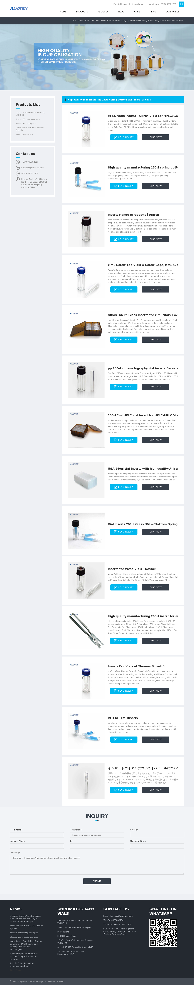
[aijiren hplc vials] (31, 8)
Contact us (172, 11)
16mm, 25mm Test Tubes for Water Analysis (30, 129)
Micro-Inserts (63, 932)
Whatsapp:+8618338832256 (162, 4)
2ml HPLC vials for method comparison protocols (22, 964)
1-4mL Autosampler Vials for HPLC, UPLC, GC (30, 114)
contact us (116, 909)
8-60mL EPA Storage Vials (26, 123)
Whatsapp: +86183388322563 (117, 924)
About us (103, 11)
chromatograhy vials (76, 911)
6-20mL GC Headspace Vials (28, 119)
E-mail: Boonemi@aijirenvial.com (128, 4)
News (153, 11)
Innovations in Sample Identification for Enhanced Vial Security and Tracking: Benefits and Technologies (26, 945)
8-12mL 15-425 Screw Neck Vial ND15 (75, 947)
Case (137, 11)
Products (82, 11)
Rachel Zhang (15, 970)
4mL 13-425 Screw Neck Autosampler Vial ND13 (74, 922)
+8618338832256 (29, 162)
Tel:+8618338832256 (113, 920)
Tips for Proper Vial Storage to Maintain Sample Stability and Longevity (24, 956)
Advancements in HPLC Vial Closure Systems (26, 927)
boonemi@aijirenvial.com (32, 167)
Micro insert (114, 20)
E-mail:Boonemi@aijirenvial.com (118, 916)
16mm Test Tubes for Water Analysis (74, 927)
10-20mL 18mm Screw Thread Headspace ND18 (71, 953)
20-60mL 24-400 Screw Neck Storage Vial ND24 (74, 941)
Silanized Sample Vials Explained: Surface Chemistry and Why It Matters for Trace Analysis (25, 919)
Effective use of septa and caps (24, 937)
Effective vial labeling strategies (24, 932)
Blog (121, 11)
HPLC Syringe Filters (24, 134)
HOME (63, 11)
